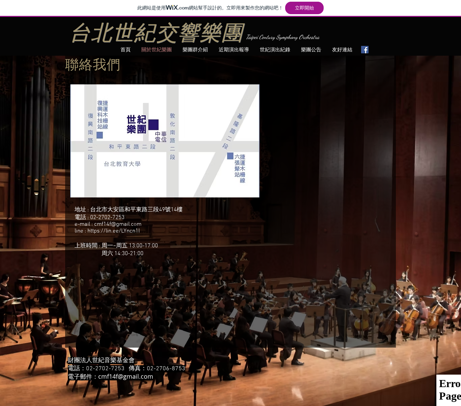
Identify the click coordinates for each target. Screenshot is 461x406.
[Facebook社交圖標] (365, 49)
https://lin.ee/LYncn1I (113, 231)
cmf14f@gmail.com (117, 224)
